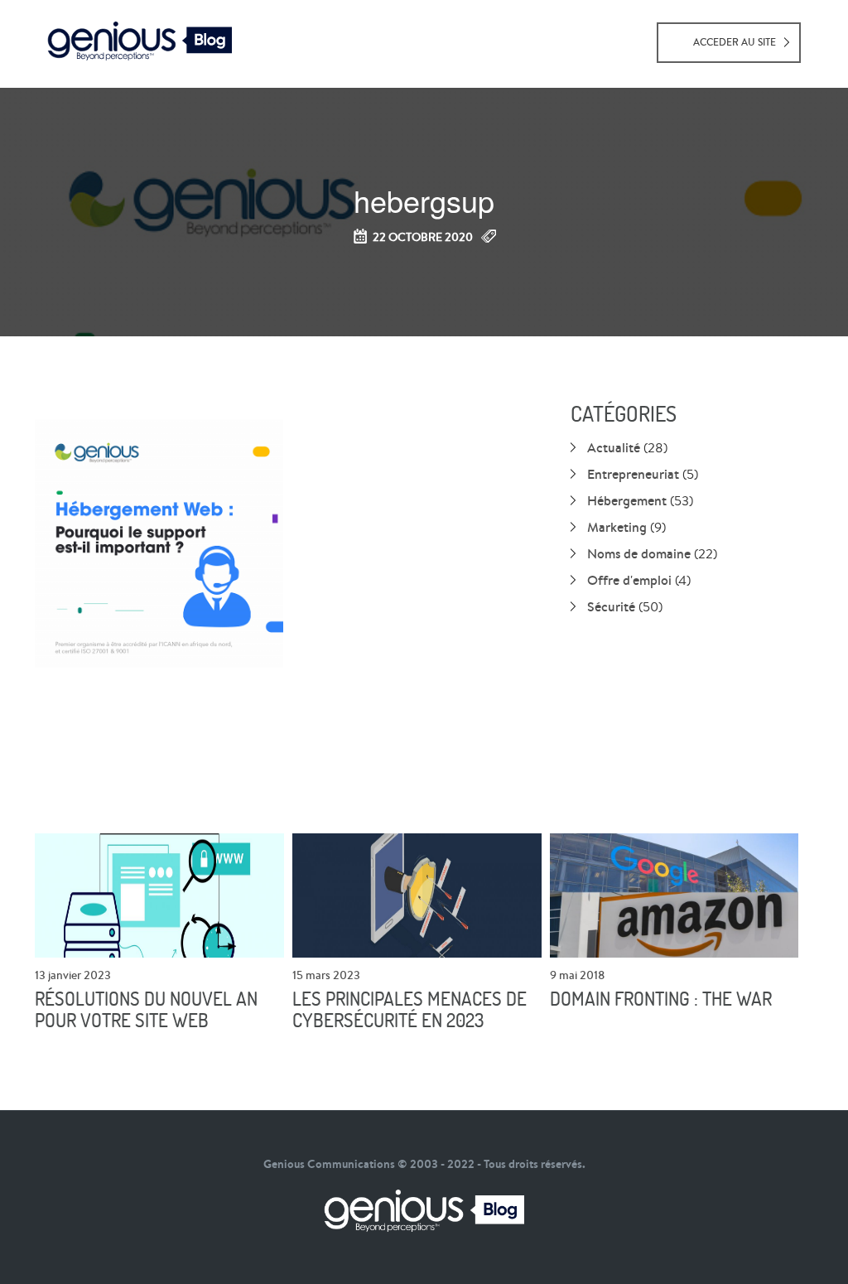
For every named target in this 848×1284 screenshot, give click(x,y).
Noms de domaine (639, 553)
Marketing (617, 527)
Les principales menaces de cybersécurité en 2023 (409, 1009)
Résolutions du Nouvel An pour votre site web (146, 1009)
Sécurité (611, 606)
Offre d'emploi (629, 580)
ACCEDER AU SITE (734, 42)
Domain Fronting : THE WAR (661, 999)
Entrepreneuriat (633, 474)
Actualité (613, 447)
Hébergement (627, 500)
